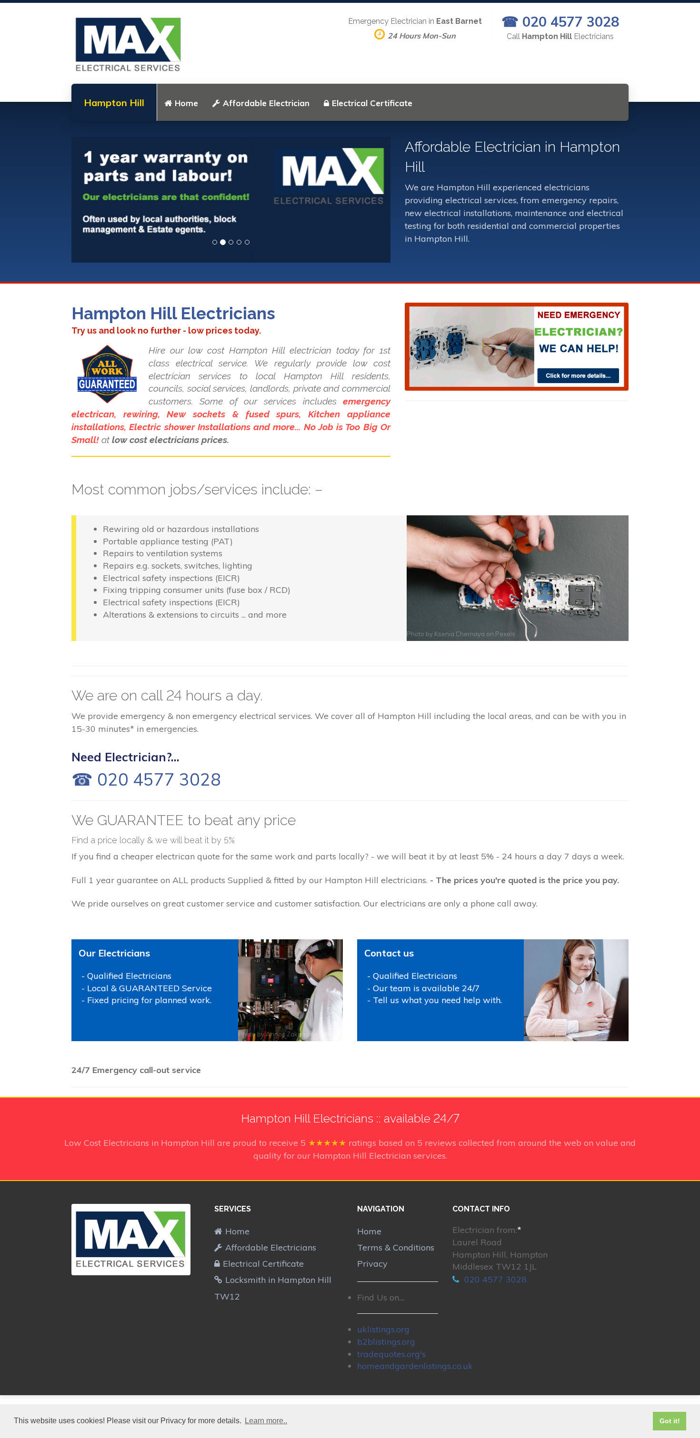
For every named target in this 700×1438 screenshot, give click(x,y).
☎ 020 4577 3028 (560, 21)
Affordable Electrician (266, 103)
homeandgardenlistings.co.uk (415, 1365)
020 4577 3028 (494, 1279)
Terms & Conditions (395, 1247)
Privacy (372, 1263)
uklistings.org (383, 1329)
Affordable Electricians (270, 1247)
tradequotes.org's (391, 1354)
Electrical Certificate (372, 103)
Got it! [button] (670, 1421)
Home (186, 103)
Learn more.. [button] (266, 1421)
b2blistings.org (386, 1341)
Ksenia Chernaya (459, 634)
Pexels (505, 634)
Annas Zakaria (287, 1034)
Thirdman (565, 1034)
